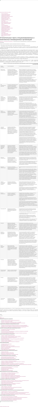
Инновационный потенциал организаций (7, 368)
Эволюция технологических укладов (6, 321)
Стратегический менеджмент (5, 14)
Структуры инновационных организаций (7, 332)
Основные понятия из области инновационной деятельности (10, 320)
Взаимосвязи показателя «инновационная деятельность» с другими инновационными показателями (16, 364)
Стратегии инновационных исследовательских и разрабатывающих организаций (13, 376)
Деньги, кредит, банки (4, 21)
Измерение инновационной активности (7, 362)
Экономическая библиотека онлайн (5, 12)
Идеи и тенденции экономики (5, 23)
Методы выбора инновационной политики (7, 357)
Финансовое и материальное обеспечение (7, 353)
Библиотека (1, 41)
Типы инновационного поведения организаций (8, 373)
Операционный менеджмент (5, 15)
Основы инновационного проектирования (7, 388)
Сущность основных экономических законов (8, 335)
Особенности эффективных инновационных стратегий (9, 378)
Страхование (3, 20)
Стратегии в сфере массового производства (8, 374)
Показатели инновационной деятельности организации (9, 366)
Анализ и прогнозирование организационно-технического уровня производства (13, 393)
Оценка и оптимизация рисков (6, 347)
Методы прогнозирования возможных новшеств (8, 358)
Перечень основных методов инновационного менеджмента (10, 341)
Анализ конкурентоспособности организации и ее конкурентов (10, 383)
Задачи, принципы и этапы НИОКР (6, 386)
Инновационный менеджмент (5, 18)
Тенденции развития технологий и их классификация (9, 391)
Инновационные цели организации (6, 367)
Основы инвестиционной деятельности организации (9, 396)
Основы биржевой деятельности (6, 22)
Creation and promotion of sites (4, 406)
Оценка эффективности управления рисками (8, 349)
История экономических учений (6, 31)
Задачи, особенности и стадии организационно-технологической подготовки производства (15, 392)
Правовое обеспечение (4, 351)
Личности (2, 24)
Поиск (1, 314)
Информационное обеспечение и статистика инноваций (9, 354)
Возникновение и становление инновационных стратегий (9, 372)
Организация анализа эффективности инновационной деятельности (11, 399)
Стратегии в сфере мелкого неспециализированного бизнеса (10, 377)
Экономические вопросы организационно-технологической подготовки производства (14, 397)
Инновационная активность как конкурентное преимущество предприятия (12, 363)
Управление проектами (4, 30)
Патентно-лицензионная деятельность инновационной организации (11, 387)
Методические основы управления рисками (8, 345)
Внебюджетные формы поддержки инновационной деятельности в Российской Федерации (15, 326)
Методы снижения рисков (5, 348)
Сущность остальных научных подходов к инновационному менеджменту (12, 339)
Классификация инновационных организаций (8, 329)
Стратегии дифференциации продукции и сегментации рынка (10, 375)
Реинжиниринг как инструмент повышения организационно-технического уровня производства (15, 394)
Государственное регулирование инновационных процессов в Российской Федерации (14, 325)
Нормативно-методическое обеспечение (7, 352)
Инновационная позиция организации (7, 370)
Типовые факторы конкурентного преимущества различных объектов (11, 381)
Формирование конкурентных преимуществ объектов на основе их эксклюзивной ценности (15, 380)
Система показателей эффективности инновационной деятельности (11, 398)
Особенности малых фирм (5, 330)
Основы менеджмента (4, 13)
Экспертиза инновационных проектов (7, 389)
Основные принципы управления (6, 340)
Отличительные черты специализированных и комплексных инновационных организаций (14, 331)
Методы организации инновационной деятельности (9, 356)
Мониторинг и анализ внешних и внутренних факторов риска (10, 346)
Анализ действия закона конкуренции (7, 382)
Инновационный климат (5, 369)
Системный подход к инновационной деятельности (9, 337)
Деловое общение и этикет (5, 17)
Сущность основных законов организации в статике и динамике (11, 336)
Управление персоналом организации (7, 16)
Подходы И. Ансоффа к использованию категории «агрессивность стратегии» (13, 361)
